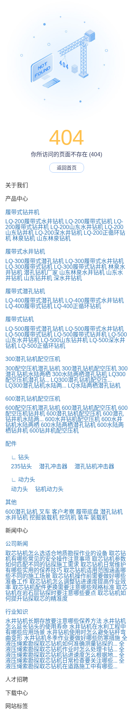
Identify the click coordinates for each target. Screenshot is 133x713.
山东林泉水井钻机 (82, 272)
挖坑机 (67, 517)
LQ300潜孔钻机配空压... (81, 380)
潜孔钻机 (111, 512)
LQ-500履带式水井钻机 (94, 329)
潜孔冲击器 (50, 466)
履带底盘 (87, 512)
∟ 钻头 (17, 457)
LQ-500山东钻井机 (64, 340)
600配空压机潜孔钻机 (32, 408)
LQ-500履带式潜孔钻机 (34, 329)
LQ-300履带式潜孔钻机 (34, 261)
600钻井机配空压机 (54, 431)
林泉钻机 (23, 238)
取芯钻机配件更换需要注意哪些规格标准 (63, 587)
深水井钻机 (68, 278)
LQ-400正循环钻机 (77, 306)
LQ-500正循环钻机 (41, 346)
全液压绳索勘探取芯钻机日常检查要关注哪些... (64, 658)
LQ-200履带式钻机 (88, 221)
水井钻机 (16, 517)
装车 (83, 517)
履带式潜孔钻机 (25, 291)
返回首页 (67, 168)
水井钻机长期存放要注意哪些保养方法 (53, 621)
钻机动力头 (46, 489)
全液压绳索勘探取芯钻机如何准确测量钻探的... (66, 641)
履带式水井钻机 (25, 252)
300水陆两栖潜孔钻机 (79, 374)
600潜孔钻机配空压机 (32, 399)
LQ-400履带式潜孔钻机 (34, 300)
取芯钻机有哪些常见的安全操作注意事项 (65, 556)
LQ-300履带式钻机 (28, 267)
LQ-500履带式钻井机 (80, 335)
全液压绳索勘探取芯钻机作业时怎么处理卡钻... (64, 646)
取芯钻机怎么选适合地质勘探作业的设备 (56, 553)
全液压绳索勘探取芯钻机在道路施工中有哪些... (64, 663)
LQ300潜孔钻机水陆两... (35, 386)
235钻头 (18, 466)
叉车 (44, 512)
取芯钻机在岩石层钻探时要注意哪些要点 (66, 590)
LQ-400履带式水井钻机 (94, 300)
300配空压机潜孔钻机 (32, 369)
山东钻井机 (38, 278)
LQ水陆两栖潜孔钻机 (94, 386)
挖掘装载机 (43, 517)
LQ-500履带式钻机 (28, 335)
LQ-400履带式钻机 (28, 306)
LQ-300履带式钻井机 (80, 267)
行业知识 (16, 612)
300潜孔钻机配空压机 (32, 359)
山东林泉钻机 (54, 238)
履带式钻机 (19, 319)
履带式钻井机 (22, 212)
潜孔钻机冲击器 (91, 466)
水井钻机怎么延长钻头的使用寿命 (65, 624)
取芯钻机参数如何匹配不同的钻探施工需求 (65, 562)
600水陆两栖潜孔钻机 (68, 425)
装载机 (98, 517)
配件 (11, 444)
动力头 (16, 489)
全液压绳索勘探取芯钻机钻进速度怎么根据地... (64, 652)
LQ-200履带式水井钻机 (34, 221)
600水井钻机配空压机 (72, 419)
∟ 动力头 (20, 480)
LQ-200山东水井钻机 (76, 227)
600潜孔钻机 (21, 512)
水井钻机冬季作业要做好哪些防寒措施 (72, 638)
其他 (11, 502)
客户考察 (63, 512)
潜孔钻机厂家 (41, 272)
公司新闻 (16, 544)
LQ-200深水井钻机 (58, 233)
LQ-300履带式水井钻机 (94, 261)
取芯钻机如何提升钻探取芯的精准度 (65, 596)
